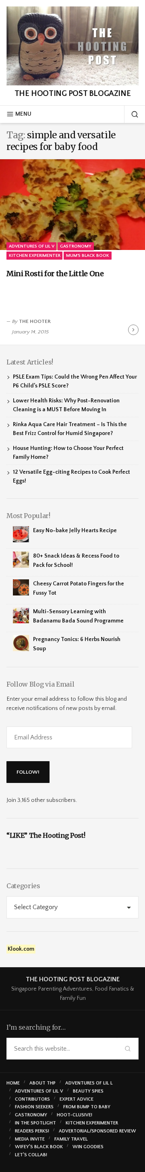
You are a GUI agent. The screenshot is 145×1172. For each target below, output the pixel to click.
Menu (23, 114)
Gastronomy (75, 246)
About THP (42, 1083)
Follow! (28, 772)
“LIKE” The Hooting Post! (45, 835)
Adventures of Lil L (89, 1083)
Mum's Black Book (87, 255)
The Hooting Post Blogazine (72, 93)
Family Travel (71, 1139)
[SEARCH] (131, 114)
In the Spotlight (35, 1123)
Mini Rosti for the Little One (55, 273)
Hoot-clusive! (74, 1115)
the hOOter (35, 321)
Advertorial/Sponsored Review (97, 1131)
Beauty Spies (88, 1091)
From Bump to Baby (86, 1107)
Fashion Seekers (34, 1107)
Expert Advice (76, 1099)
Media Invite (30, 1139)
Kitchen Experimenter (34, 255)
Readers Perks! (32, 1131)
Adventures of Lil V (31, 246)
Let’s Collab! (31, 1154)
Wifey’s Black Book (39, 1146)
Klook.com (21, 949)
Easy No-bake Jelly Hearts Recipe (75, 530)
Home (13, 1083)
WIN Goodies (88, 1146)
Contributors (32, 1099)
